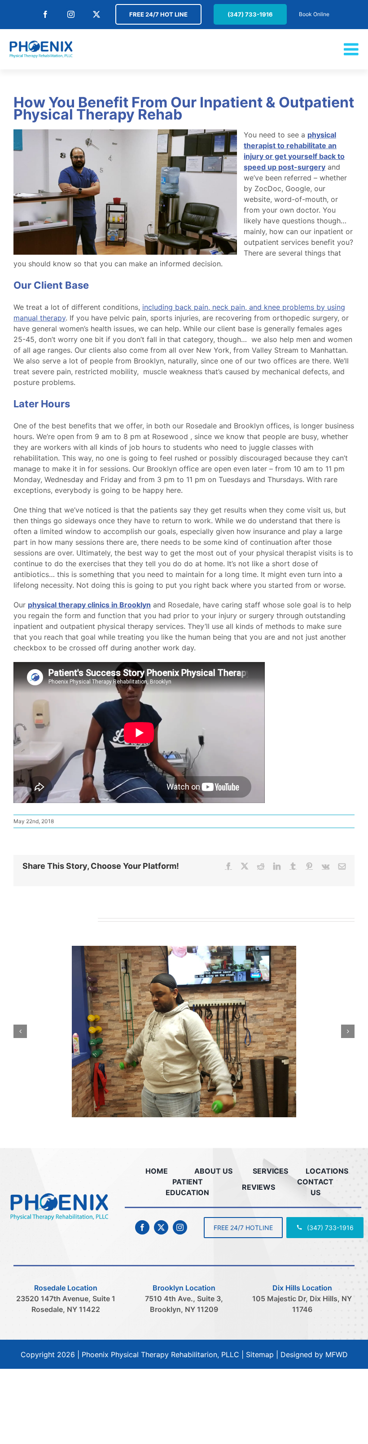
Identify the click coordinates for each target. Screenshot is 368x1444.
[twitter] (161, 1227)
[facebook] (142, 1227)
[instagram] (180, 1227)
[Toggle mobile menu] (352, 49)
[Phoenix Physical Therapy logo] (59, 1192)
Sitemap (260, 1354)
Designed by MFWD (314, 1354)
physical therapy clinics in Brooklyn (89, 604)
